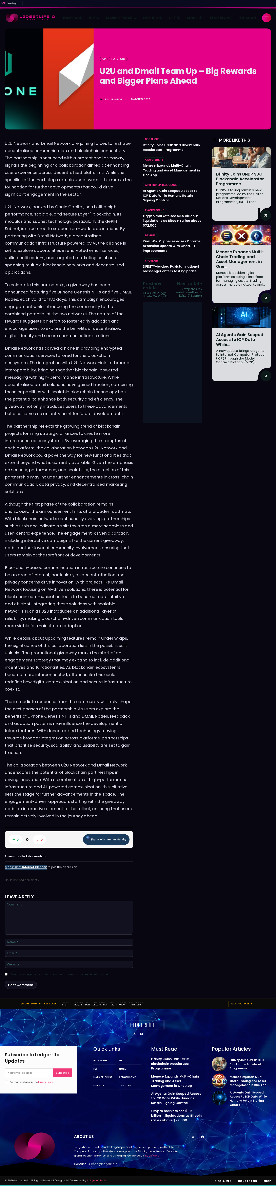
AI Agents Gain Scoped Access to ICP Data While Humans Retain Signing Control (170, 195)
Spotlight (152, 139)
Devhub (150, 235)
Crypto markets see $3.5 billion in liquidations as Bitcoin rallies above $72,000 (172, 221)
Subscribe (62, 1073)
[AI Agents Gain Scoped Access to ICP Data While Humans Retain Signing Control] (241, 317)
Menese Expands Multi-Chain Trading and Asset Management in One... (240, 259)
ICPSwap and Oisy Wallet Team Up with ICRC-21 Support (189, 292)
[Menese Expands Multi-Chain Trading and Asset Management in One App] (241, 235)
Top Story (118, 58)
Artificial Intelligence (161, 184)
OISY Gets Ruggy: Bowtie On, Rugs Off (156, 294)
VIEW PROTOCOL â (242, 1004)
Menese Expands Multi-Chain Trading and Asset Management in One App (171, 170)
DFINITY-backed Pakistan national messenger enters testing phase (171, 268)
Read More (152, 1156)
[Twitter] (134, 1034)
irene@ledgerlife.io (104, 1164)
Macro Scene (154, 210)
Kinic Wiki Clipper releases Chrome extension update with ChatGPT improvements (171, 246)
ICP (104, 58)
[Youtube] (141, 1034)
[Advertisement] (172, 362)
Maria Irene (115, 99)
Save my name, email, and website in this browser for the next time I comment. (61, 974)
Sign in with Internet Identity (108, 839)
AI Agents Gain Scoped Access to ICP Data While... (239, 339)
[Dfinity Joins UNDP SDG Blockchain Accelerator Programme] (241, 157)
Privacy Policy (45, 1082)
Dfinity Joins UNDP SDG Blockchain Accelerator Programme (171, 147)
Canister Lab (154, 159)
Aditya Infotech (96, 1180)
